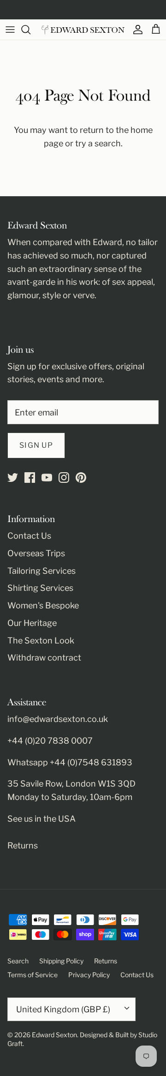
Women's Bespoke (43, 605)
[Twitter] (12, 477)
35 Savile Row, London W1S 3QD (71, 783)
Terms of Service (32, 975)
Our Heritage (32, 623)
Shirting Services (40, 588)
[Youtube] (47, 477)
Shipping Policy (61, 961)
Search (18, 961)
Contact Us (29, 536)
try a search (98, 143)
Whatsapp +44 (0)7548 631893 (69, 762)
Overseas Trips (36, 553)
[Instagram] (64, 477)
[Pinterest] (81, 477)
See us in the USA (41, 819)
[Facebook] (29, 477)
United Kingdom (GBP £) (63, 1009)
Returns (22, 845)
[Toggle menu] (10, 29)
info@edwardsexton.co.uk (57, 719)
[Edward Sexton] (83, 29)
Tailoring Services (41, 571)
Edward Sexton (54, 1035)
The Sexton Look (40, 640)
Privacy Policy (89, 975)
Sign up (36, 445)
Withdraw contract (44, 657)
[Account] (135, 29)
